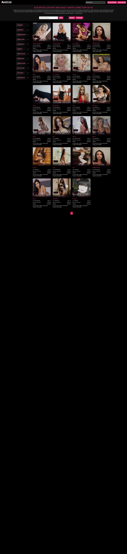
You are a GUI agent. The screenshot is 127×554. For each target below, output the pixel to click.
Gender (20, 25)
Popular (79, 18)
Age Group (21, 77)
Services (20, 30)
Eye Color (20, 68)
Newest (72, 18)
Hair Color (21, 63)
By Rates (20, 73)
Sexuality (20, 58)
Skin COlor (21, 54)
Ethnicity (20, 44)
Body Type (20, 39)
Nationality (21, 34)
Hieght (19, 49)
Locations (112, 2)
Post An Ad (121, 2)
